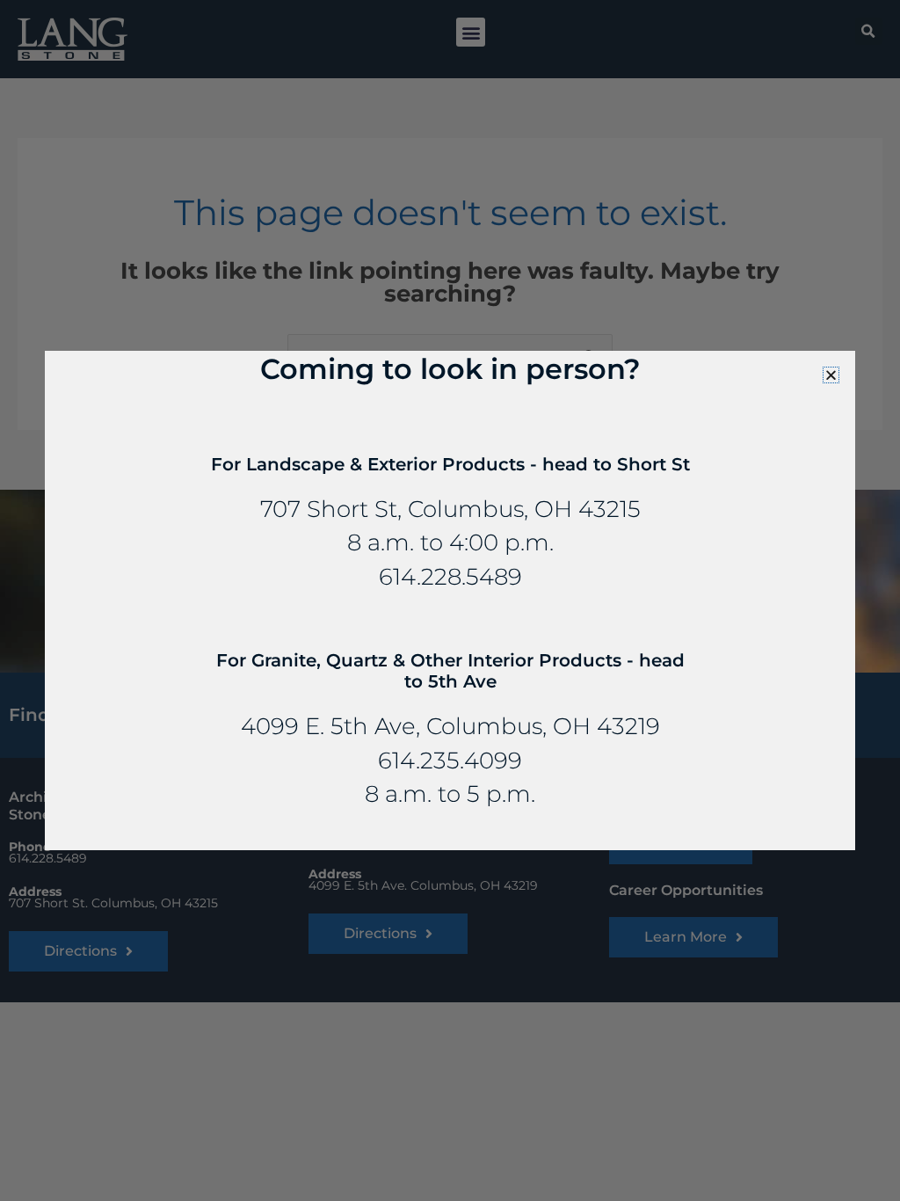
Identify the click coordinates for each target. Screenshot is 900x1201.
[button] (831, 375)
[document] (450, 600)
